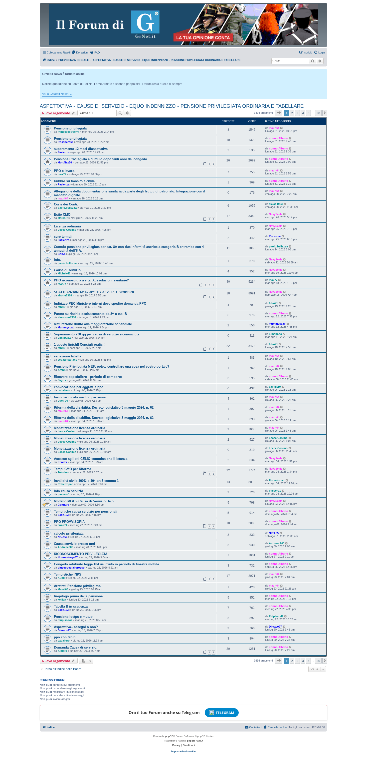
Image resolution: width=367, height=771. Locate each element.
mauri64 (274, 127)
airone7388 (65, 295)
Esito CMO (62, 214)
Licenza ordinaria (67, 226)
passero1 (64, 494)
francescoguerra (68, 131)
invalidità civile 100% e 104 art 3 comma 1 (86, 481)
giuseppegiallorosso (71, 567)
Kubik (61, 577)
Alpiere (62, 650)
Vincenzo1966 (67, 317)
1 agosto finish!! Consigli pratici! (79, 344)
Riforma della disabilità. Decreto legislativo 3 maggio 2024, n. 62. (104, 407)
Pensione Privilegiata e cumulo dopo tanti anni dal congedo (100, 159)
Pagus (62, 380)
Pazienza (63, 152)
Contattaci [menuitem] (255, 727)
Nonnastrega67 (68, 557)
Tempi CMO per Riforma (72, 469)
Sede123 (63, 514)
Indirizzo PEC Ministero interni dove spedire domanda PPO (100, 303)
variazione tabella (67, 356)
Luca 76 (63, 400)
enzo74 (62, 525)
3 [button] (297, 113)
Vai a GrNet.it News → (57, 94)
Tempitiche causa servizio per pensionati (85, 511)
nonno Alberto (278, 138)
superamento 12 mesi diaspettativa (81, 149)
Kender (62, 462)
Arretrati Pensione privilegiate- (77, 586)
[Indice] (183, 24)
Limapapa (64, 337)
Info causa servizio (68, 491)
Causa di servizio (67, 270)
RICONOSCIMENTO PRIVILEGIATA (80, 554)
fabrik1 (62, 306)
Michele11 (64, 273)
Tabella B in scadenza (71, 606)
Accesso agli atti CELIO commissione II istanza (90, 459)
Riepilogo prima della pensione (78, 596)
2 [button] (292, 113)
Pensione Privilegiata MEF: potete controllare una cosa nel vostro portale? (111, 366)
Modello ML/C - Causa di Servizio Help (84, 501)
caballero (64, 390)
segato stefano (67, 359)
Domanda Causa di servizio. (75, 647)
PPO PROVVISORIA (69, 522)
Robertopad (65, 484)
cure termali (63, 236)
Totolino (63, 472)
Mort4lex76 (65, 162)
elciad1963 (276, 203)
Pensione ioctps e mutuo (73, 617)
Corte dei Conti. (66, 204)
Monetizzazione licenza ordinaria (79, 428)
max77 (62, 174)
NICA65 (62, 536)
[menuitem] (80, 52)
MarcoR (63, 217)
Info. (57, 260)
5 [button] (308, 113)
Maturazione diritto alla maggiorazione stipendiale (93, 324)
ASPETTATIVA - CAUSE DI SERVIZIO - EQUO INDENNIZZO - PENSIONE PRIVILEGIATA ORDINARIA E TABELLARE (172, 106)
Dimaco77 (64, 630)
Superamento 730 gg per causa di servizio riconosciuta (96, 334)
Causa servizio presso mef (74, 544)
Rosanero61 (65, 141)
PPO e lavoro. (64, 171)
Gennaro (63, 504)
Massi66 (63, 589)
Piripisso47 (65, 620)
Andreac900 (65, 547)
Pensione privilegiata (70, 128)
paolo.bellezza (67, 207)
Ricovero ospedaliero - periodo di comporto (88, 377)
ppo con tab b (64, 637)
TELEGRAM (225, 712)
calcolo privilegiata (68, 533)
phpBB (169, 736)
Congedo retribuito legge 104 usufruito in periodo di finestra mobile (106, 564)
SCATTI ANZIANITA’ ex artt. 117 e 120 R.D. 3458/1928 (94, 292)
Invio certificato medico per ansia (80, 397)
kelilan (62, 599)
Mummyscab (66, 327)
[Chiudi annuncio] (324, 72)
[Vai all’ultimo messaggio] (281, 127)
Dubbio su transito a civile (74, 181)
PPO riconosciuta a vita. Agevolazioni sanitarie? (91, 280)
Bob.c (61, 253)
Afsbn (62, 369)
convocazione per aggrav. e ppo (78, 387)
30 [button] (318, 113)
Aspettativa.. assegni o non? (76, 627)
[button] (278, 113)
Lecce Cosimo (67, 229)
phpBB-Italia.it (195, 740)
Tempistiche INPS (67, 574)
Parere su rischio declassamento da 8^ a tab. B (90, 314)
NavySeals (275, 214)
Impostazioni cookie (183, 751)
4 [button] (303, 113)
